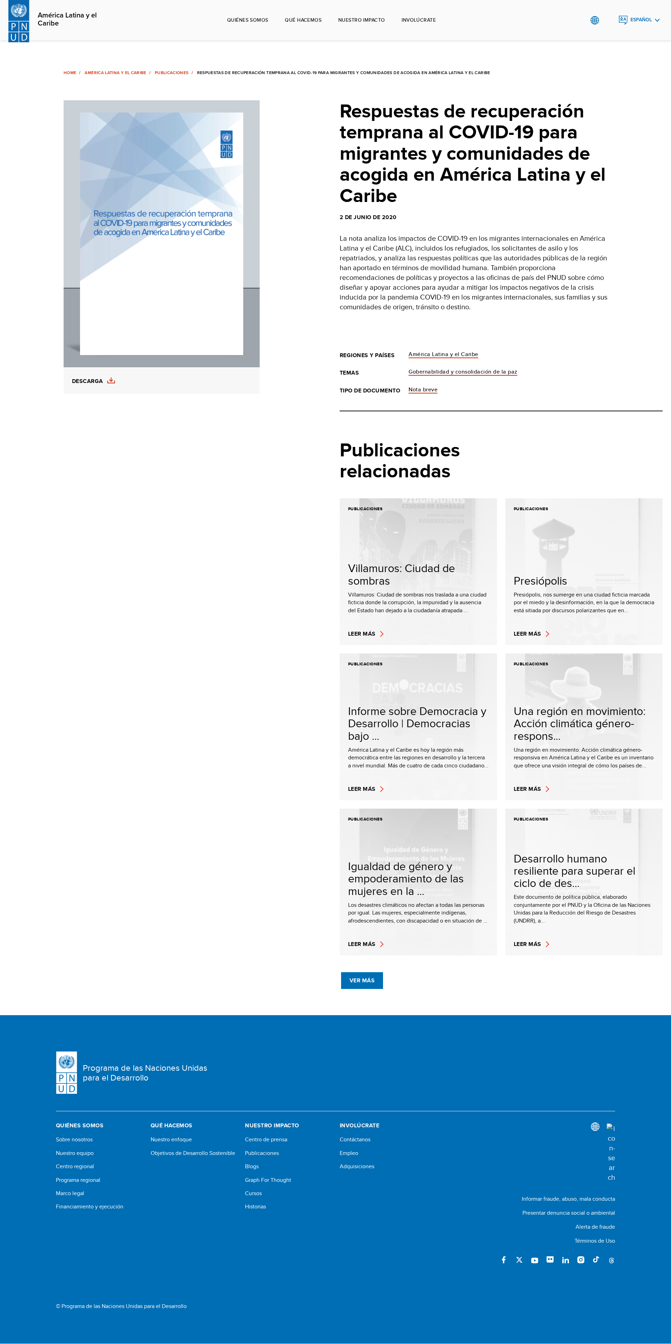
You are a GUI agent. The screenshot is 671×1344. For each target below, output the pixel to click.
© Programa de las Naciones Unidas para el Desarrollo (121, 1306)
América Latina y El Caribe (115, 72)
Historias (255, 1207)
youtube (534, 1259)
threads (611, 1259)
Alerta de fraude (595, 1227)
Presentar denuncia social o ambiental (568, 1213)
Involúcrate (419, 19)
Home (70, 72)
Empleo (349, 1153)
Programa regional (78, 1180)
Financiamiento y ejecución (89, 1207)
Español (641, 20)
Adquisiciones (357, 1166)
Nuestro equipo (75, 1153)
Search (609, 20)
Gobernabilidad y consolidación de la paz (463, 372)
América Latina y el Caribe (67, 19)
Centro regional (75, 1166)
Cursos (253, 1193)
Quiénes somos (247, 19)
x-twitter (519, 1259)
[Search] (611, 1152)
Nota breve (423, 389)
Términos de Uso (595, 1241)
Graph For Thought (268, 1180)
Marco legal (70, 1193)
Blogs (252, 1166)
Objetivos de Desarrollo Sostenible (193, 1153)
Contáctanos (355, 1139)
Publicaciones (172, 72)
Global (594, 20)
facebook (503, 1259)
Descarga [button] (87, 381)
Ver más (362, 980)
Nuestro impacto (361, 19)
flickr (550, 1259)
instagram (580, 1259)
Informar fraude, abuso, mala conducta (568, 1199)
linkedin (565, 1259)
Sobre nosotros (74, 1139)
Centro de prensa (266, 1139)
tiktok (596, 1259)
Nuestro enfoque (171, 1139)
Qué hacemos (303, 19)
